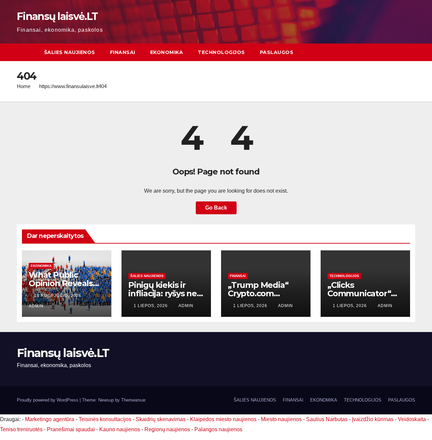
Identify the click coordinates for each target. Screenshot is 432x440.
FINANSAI (122, 52)
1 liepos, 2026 (151, 305)
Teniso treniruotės (21, 429)
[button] (410, 52)
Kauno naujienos (119, 429)
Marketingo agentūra (49, 419)
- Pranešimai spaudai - (71, 429)
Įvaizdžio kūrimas (373, 419)
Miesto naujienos (281, 419)
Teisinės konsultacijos (105, 419)
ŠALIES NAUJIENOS (69, 52)
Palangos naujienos (218, 429)
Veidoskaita (412, 419)
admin (186, 305)
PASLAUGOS (277, 52)
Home (23, 86)
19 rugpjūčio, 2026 (58, 295)
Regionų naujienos (167, 429)
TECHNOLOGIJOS (221, 52)
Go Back (216, 208)
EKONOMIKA (166, 52)
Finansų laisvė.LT (57, 16)
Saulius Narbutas (327, 419)
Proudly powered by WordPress (48, 400)
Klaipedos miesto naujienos (223, 419)
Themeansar (133, 400)
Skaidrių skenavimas (161, 419)
